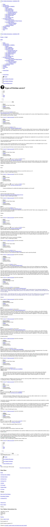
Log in (4, 117)
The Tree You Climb (9, 10)
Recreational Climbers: (9, 21)
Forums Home (5, 70)
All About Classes (3, 476)
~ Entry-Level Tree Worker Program (15, 20)
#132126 (10, 328)
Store (4, 29)
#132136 (10, 367)
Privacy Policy (3, 504)
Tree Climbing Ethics (9, 9)
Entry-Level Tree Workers (5, 494)
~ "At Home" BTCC (12, 24)
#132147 (20, 391)
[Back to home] (9, 1)
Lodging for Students (9, 25)
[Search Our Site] (2, 35)
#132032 (20, 227)
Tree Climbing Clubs (9, 17)
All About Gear (3, 478)
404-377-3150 (6, 519)
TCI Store (2, 489)
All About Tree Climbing (5, 474)
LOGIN (6, 37)
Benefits (7, 7)
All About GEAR (6, 26)
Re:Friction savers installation (17, 349)
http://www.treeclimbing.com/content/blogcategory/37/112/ (11, 194)
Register (2, 37)
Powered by (22, 467)
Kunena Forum (27, 467)
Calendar (4, 27)
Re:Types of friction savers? (16, 128)
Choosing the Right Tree (12, 12)
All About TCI (6, 5)
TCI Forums (5, 28)
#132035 (10, 250)
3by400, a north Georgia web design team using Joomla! (16, 525)
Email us (2, 516)
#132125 (10, 309)
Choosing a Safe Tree (12, 13)
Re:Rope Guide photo (16, 422)
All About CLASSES (7, 18)
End (4, 96)
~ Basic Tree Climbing (12, 23)
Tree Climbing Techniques (10, 14)
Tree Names (7, 16)
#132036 (10, 264)
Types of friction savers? (5, 112)
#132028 (10, 207)
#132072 (10, 287)
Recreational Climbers (4, 496)
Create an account (10, 117)
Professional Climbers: (9, 19)
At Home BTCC (3, 498)
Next (4, 95)
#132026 (20, 158)
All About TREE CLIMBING (9, 6)
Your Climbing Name (9, 15)
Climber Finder (3, 487)
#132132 (10, 348)
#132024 (10, 111)
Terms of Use (3, 502)
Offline (4, 106)
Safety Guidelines (8, 8)
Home (4, 4)
